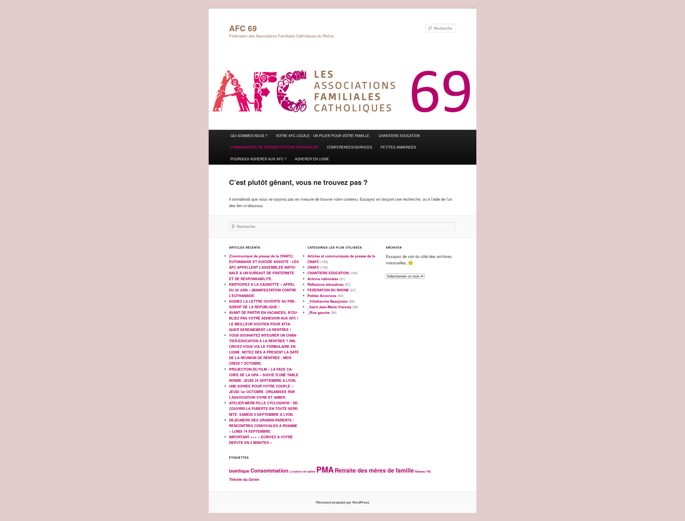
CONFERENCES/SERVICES (349, 147)
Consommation (269, 470)
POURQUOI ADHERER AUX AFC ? (258, 158)
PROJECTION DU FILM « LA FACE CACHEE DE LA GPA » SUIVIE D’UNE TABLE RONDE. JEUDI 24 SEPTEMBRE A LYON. (263, 375)
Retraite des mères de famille (374, 470)
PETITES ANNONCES (398, 147)
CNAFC (313, 267)
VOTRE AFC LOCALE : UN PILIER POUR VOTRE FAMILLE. (323, 135)
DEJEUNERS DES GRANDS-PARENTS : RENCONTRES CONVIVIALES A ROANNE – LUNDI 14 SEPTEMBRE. (263, 425)
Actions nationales (322, 278)
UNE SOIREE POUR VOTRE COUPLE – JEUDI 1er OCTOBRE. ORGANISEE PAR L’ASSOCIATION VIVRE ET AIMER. (262, 391)
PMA (325, 469)
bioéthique (239, 471)
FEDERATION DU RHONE (328, 289)
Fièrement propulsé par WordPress (342, 502)
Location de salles (302, 471)
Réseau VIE (423, 471)
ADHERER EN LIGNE (312, 158)
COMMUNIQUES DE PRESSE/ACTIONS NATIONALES (274, 147)
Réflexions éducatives (325, 284)
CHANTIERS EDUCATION (399, 135)
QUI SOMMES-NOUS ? (248, 135)
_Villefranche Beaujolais (327, 301)
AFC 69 (243, 28)
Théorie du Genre (244, 479)
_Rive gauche (318, 312)
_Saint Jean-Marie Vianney (329, 306)
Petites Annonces (321, 295)
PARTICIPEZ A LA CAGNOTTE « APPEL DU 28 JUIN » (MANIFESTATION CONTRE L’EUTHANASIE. (262, 290)
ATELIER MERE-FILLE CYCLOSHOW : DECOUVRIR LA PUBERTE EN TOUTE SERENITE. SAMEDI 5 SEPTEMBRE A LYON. (264, 408)
